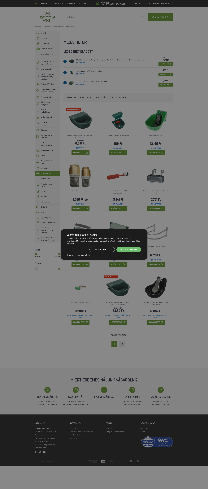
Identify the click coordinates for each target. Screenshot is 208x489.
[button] (78, 255)
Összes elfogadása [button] (128, 249)
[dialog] (104, 244)
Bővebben (70, 243)
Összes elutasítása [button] (102, 249)
